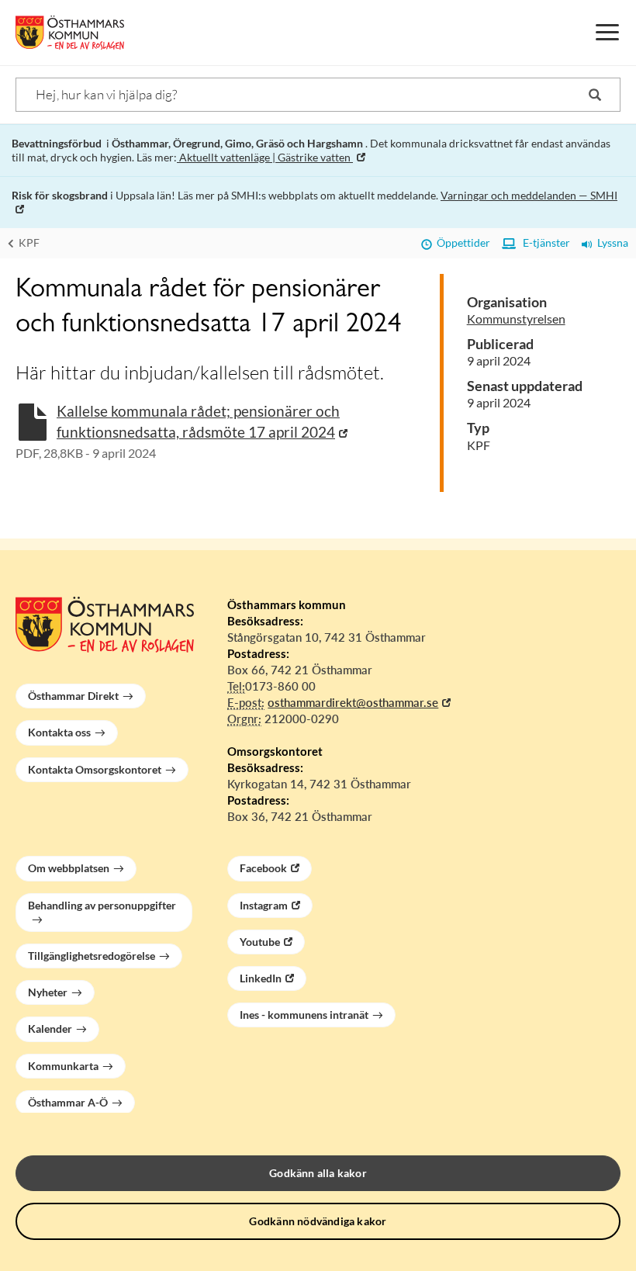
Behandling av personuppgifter (102, 905)
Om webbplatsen (68, 867)
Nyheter (47, 992)
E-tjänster (543, 242)
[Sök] (595, 95)
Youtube (260, 941)
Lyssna (610, 242)
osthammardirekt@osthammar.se (353, 702)
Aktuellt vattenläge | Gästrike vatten (265, 157)
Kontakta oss (59, 732)
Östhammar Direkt (73, 695)
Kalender (50, 1028)
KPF (28, 242)
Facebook (263, 867)
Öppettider (461, 242)
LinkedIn (261, 978)
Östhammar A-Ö (68, 1102)
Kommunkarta (63, 1065)
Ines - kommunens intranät (304, 1014)
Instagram (264, 905)
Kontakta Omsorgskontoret (94, 769)
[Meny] (607, 32)
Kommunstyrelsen (516, 318)
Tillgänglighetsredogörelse (91, 955)
